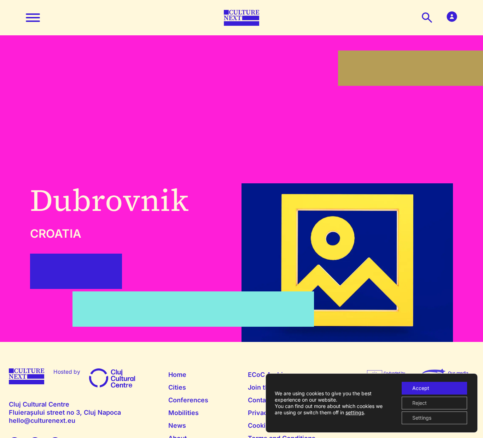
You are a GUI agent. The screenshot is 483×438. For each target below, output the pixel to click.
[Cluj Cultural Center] (112, 377)
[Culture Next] (241, 17)
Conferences (188, 400)
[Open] (33, 17)
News (177, 425)
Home (177, 374)
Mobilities (183, 412)
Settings (421, 418)
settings (354, 412)
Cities (177, 387)
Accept (420, 388)
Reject (419, 403)
